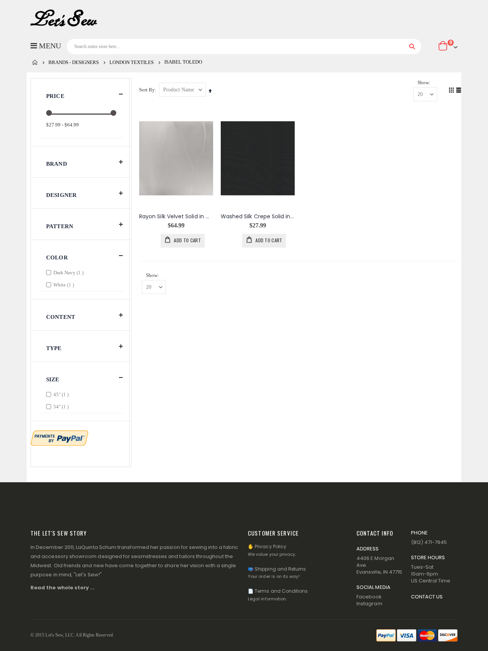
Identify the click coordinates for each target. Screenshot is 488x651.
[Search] (412, 46)
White (64, 285)
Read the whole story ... (62, 587)
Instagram (369, 603)
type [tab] (54, 348)
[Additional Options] (59, 437)
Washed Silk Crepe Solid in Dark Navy (258, 216)
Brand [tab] (56, 164)
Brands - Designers (73, 62)
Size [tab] (52, 379)
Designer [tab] (61, 195)
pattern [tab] (59, 226)
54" (62, 406)
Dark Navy (69, 272)
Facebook (369, 596)
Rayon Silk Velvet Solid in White (176, 216)
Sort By (147, 90)
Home (35, 62)
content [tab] (60, 317)
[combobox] (244, 46)
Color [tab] (57, 257)
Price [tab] (55, 96)
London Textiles (131, 62)
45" (62, 394)
